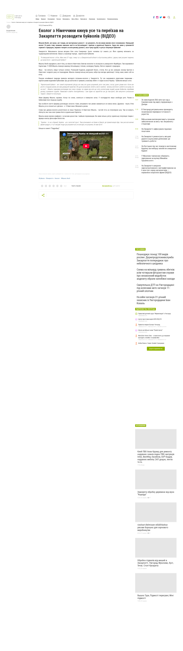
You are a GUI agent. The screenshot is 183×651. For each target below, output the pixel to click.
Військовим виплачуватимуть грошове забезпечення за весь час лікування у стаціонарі (158, 121)
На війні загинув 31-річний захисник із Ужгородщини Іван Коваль (153, 300)
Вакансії (43, 19)
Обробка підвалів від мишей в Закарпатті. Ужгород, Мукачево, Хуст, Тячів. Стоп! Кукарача (155, 563)
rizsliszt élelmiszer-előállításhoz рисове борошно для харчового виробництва (152, 527)
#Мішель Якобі (65, 178)
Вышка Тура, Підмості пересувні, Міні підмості (155, 596)
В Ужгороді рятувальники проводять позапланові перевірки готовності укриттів (157, 111)
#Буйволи (42, 178)
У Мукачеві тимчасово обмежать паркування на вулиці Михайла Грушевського (155, 158)
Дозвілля (80, 16)
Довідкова (92, 19)
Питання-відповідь (112, 19)
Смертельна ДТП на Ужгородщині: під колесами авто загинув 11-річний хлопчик (156, 288)
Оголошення (51, 19)
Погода (59, 19)
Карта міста (83, 19)
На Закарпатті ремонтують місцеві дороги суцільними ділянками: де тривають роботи (156, 138)
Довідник (66, 16)
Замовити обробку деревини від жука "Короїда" (155, 493)
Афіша (37, 19)
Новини (54, 16)
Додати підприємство (156, 349)
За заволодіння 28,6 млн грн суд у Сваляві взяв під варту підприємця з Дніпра (156, 102)
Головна (42, 16)
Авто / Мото (75, 19)
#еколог (57, 178)
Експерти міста (101, 19)
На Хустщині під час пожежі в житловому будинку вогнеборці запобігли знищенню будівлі (158, 148)
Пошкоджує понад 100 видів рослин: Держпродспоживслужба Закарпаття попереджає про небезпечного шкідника (155, 259)
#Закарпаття (49, 178)
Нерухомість (66, 19)
